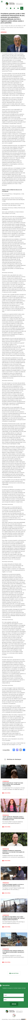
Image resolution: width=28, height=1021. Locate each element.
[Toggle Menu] (2, 1)
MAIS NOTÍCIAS (14, 973)
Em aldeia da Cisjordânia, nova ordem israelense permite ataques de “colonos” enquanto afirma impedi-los (13, 918)
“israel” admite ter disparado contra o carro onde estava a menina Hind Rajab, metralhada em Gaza (13, 818)
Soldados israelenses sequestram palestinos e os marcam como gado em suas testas (13, 852)
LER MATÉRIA (7, 792)
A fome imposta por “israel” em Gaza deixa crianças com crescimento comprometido (12, 784)
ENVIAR (14, 1004)
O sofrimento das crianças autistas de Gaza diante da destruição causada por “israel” (13, 952)
